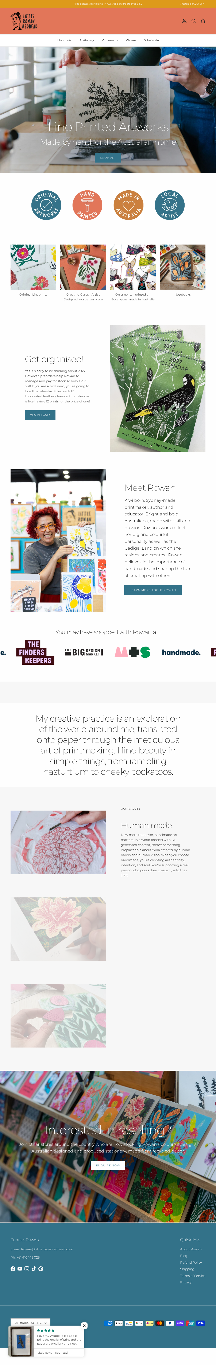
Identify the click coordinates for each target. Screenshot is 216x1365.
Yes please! (40, 415)
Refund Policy (191, 1262)
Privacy (186, 1282)
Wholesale (151, 40)
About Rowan (191, 1249)
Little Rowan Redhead (34, 1333)
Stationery (87, 40)
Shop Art (108, 157)
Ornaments (110, 40)
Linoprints (64, 40)
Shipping (187, 1269)
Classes (131, 40)
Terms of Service (192, 1276)
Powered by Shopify (61, 1333)
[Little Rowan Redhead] (24, 21)
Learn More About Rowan (153, 590)
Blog (183, 1256)
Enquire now (108, 1165)
